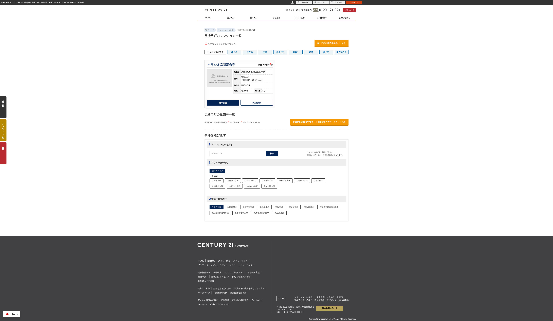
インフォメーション (207, 265)
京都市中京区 (267, 180)
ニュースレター (247, 265)
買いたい (231, 18)
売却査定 (256, 103)
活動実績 (225, 300)
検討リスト (203, 277)
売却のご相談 (204, 288)
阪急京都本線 (248, 207)
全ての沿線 (216, 207)
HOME (208, 18)
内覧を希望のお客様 (241, 277)
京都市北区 (216, 180)
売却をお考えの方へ (222, 288)
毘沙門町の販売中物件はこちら (331, 43)
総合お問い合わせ (329, 308)
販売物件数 (342, 52)
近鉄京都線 (232, 207)
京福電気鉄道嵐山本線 (329, 207)
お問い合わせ (349, 10)
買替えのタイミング (220, 277)
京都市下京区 (302, 180)
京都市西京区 (269, 186)
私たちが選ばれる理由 (208, 300)
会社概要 (276, 18)
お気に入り (321, 2)
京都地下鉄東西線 (261, 213)
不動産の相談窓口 (240, 300)
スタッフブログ (240, 261)
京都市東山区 (242, 30)
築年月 (296, 52)
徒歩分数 (280, 52)
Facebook (256, 300)
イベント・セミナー (228, 265)
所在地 (250, 52)
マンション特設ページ (234, 272)
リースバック (204, 293)
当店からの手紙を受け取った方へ (249, 288)
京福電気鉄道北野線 (220, 213)
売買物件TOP (204, 272)
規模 (311, 52)
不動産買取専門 (220, 293)
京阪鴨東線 (279, 213)
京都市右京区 (217, 186)
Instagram (202, 304)
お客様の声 (322, 18)
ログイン (354, 2)
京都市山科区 (252, 186)
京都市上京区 (232, 180)
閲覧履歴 (338, 2)
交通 (265, 52)
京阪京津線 (309, 207)
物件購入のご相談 (206, 281)
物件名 (234, 52)
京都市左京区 (250, 180)
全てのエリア (217, 171)
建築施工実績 (254, 272)
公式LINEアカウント (219, 304)
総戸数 (326, 52)
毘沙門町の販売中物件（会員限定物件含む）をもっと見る (319, 122)
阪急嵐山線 (264, 207)
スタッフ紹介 (299, 18)
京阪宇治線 (293, 207)
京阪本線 (279, 207)
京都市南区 (318, 180)
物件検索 (217, 272)
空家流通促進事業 (238, 293)
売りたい (253, 18)
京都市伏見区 (234, 186)
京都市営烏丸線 (241, 213)
